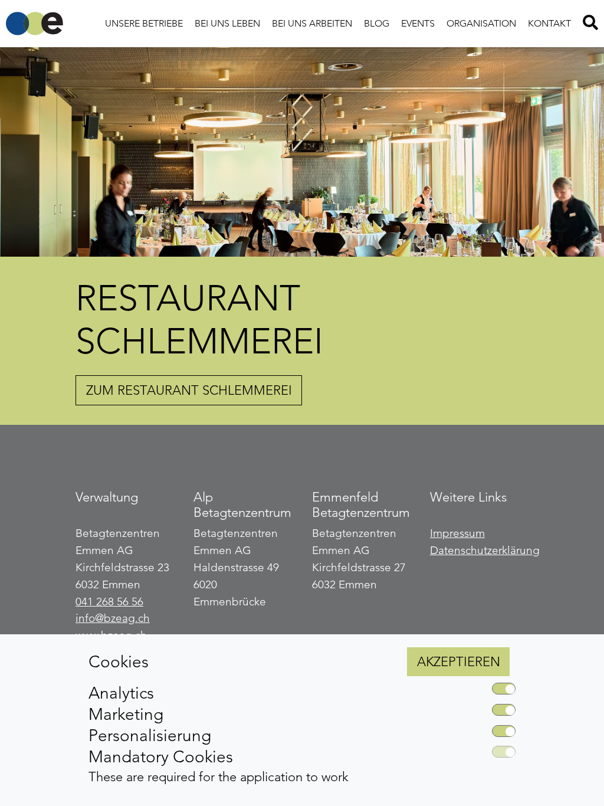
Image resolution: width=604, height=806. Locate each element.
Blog (376, 23)
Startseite (35, 23)
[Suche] (590, 23)
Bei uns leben (227, 23)
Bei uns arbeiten (312, 23)
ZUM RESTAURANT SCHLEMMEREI (189, 390)
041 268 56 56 (109, 601)
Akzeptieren (458, 662)
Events (418, 23)
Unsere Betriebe (144, 23)
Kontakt (549, 23)
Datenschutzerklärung (485, 550)
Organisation (481, 23)
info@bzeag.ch (113, 618)
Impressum (457, 533)
